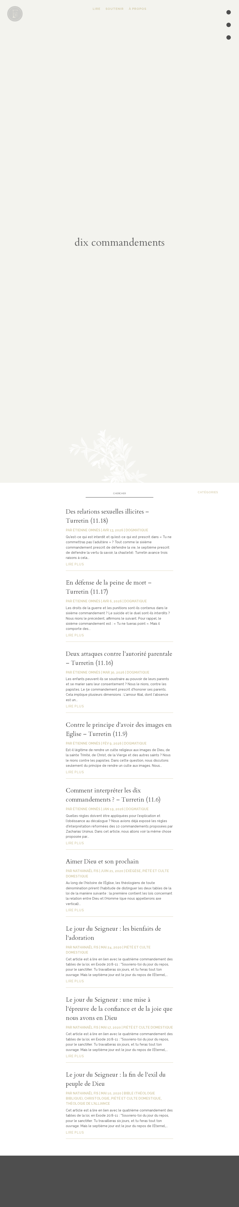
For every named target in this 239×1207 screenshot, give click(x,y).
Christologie (96, 1098)
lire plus (75, 564)
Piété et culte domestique (148, 1027)
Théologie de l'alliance (88, 1103)
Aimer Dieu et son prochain (102, 861)
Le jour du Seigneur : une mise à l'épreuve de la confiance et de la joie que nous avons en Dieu (119, 1009)
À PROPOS (137, 9)
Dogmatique (137, 530)
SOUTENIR (114, 9)
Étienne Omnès (86, 530)
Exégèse (133, 871)
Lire (96, 9)
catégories (208, 492)
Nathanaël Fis (85, 871)
